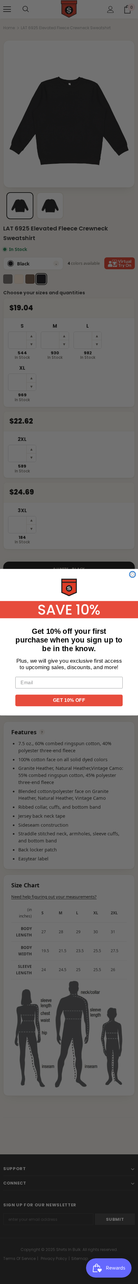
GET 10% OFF (69, 699)
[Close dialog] (132, 574)
